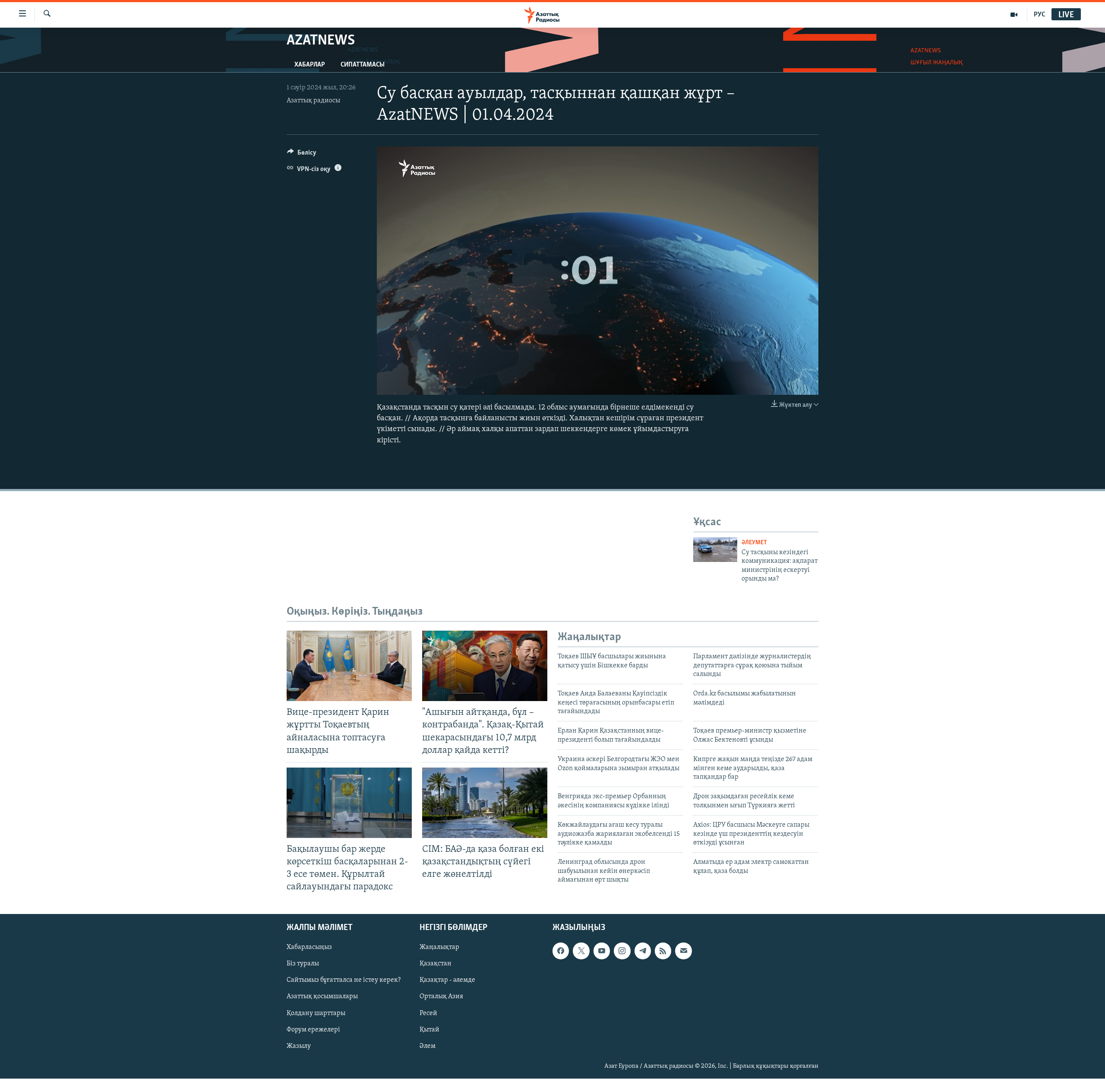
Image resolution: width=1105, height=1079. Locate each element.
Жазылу (299, 1046)
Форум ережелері (313, 1029)
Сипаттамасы (363, 64)
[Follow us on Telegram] (643, 951)
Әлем (428, 1046)
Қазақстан (435, 964)
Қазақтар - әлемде (447, 980)
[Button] (301, 154)
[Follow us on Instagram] (622, 951)
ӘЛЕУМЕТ (754, 543)
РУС (1039, 14)
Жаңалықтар (439, 947)
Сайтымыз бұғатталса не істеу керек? (344, 980)
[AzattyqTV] (1014, 14)
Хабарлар (309, 64)
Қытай (429, 1029)
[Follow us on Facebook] (560, 951)
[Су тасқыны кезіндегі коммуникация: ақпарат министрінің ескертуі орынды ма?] (715, 549)
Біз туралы (303, 964)
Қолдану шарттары (316, 1013)
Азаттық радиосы (313, 100)
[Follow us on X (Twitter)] (581, 951)
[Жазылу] (683, 951)
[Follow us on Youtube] (602, 951)
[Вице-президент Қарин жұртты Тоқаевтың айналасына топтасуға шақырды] (349, 666)
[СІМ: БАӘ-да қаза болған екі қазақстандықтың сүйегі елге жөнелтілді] (484, 803)
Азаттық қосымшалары (322, 996)
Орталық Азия (441, 996)
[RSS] (663, 951)
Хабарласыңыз (309, 947)
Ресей (428, 1013)
